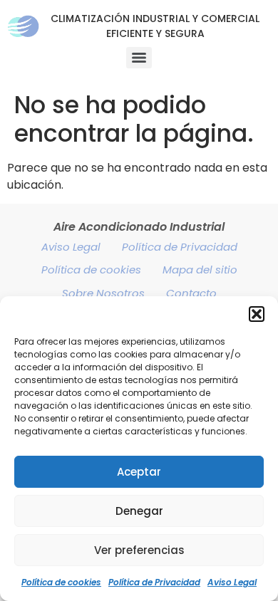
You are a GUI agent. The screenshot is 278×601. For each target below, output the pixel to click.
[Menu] (139, 57)
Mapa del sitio (200, 269)
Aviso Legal (232, 582)
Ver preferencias (139, 550)
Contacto (191, 293)
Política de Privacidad (154, 582)
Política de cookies (61, 582)
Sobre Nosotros (103, 293)
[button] (256, 314)
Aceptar (139, 471)
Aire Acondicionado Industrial (139, 227)
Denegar (139, 510)
